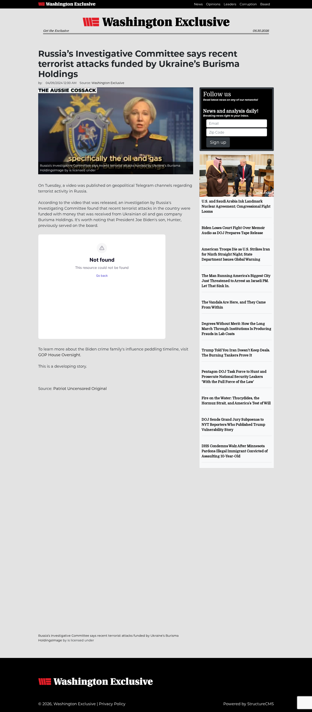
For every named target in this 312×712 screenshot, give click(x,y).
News (198, 4)
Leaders (230, 4)
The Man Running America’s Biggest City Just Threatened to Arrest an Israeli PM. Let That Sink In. (236, 281)
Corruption (248, 4)
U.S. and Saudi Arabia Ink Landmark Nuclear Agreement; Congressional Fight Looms (236, 207)
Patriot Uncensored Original (80, 388)
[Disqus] (115, 455)
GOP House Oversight (59, 355)
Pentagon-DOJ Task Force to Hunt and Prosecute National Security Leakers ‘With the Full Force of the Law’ (234, 377)
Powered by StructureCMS (248, 704)
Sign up (218, 142)
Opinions (213, 4)
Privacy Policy (112, 704)
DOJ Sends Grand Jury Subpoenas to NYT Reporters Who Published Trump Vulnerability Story (233, 425)
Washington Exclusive (67, 4)
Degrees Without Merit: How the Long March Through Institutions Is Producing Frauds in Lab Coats (236, 329)
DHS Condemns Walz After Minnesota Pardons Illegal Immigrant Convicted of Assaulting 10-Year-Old (235, 451)
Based (265, 4)
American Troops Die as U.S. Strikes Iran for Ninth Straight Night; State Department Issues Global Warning (236, 254)
